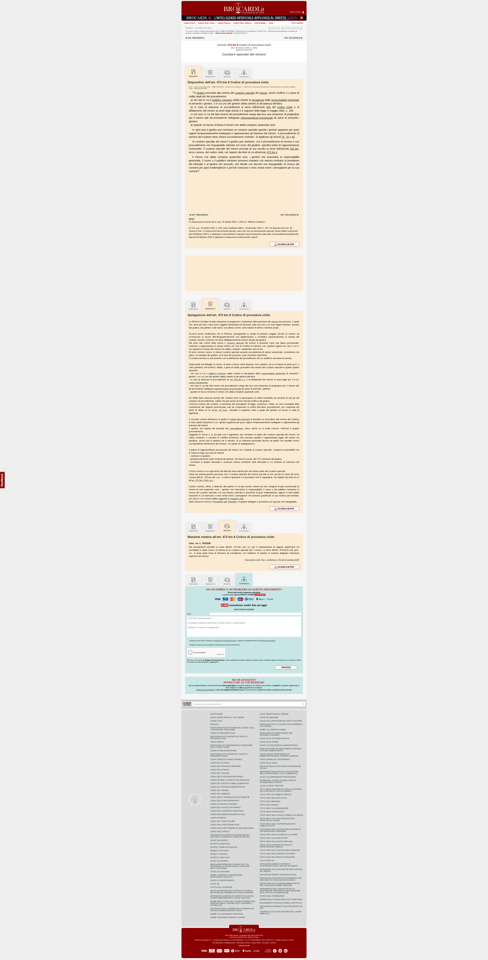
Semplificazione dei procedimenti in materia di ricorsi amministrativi (280, 750)
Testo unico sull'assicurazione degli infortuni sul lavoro (277, 819)
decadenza (258, 100)
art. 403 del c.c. (238, 379)
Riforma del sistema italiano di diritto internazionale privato (278, 781)
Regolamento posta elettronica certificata (281, 903)
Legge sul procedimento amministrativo (279, 745)
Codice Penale (224, 23)
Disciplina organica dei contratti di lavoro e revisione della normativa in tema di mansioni (231, 892)
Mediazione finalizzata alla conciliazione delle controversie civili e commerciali (279, 773)
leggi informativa (269, 641)
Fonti (196, 31)
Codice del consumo (219, 773)
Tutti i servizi (297, 23)
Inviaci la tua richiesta (205, 690)
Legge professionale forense (274, 714)
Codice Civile (189, 23)
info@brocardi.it (229, 943)
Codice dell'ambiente (220, 794)
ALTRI (271, 23)
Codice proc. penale (242, 23)
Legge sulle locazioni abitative (274, 738)
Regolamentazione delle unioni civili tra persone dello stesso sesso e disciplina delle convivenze (229, 866)
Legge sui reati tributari (271, 786)
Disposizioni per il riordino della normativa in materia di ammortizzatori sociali (232, 910)
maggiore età (236, 498)
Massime (227, 77)
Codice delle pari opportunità (224, 801)
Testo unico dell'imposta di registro (277, 857)
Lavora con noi (244, 946)
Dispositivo (193, 309)
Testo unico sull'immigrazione (274, 808)
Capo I (220, 33)
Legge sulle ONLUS (268, 763)
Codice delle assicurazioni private (226, 777)
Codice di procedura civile (209, 31)
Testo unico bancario (270, 801)
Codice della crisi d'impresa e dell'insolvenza (232, 828)
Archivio (273, 943)
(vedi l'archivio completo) (244, 609)
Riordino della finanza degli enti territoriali (281, 899)
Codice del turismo (219, 790)
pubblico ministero (222, 100)
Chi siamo (265, 943)
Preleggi (214, 724)
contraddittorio (236, 428)
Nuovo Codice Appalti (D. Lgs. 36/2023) (227, 717)
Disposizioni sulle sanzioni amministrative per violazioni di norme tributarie (280, 884)
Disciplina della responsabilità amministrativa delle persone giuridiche (279, 755)
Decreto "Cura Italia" (220, 857)
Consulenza (244, 77)
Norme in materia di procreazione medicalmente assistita (226, 876)
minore (263, 92)
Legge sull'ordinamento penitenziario (278, 777)
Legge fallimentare (269, 717)
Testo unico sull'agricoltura (274, 838)
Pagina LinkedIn (285, 950)
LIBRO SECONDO (238, 31)
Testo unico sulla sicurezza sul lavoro (278, 835)
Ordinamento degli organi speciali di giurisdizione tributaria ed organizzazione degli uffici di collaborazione (280, 891)
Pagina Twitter (280, 950)
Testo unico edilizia (269, 805)
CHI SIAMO (274, 28)
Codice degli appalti (219, 832)
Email (189, 614)
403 (268, 107)
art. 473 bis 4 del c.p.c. (203, 480)
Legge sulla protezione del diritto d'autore (281, 721)
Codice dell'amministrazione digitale (227, 814)
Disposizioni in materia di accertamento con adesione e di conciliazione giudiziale (280, 879)
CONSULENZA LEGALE (292, 28)
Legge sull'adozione (198, 382)
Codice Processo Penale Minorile (226, 759)
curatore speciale (244, 92)
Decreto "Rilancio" (219, 854)
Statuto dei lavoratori (221, 887)
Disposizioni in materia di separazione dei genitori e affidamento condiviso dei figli (230, 836)
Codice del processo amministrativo (227, 787)
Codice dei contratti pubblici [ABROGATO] (229, 783)
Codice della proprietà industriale (227, 811)
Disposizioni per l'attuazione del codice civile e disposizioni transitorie (232, 729)
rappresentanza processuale (257, 117)
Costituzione (259, 23)
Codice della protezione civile (224, 825)
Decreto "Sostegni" (219, 851)
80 (293, 136)
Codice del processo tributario (225, 766)
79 (287, 136)
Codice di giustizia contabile (223, 804)
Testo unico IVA (267, 861)
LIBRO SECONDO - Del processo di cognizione (227, 87)
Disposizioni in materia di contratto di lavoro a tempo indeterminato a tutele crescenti (232, 897)
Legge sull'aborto (219, 840)
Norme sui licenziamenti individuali (226, 914)
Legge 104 (214, 884)
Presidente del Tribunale (224, 501)
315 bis (294, 148)
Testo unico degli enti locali (273, 798)
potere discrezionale (240, 419)
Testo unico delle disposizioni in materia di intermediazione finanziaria (280, 830)
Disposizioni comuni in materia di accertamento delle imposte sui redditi (279, 865)
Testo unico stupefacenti (272, 812)
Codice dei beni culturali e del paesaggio (230, 780)
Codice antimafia (218, 818)
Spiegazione (210, 77)
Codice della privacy (220, 770)
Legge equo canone (269, 742)
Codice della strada (220, 763)
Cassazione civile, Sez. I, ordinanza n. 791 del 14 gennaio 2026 (272, 560)
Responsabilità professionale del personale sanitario (276, 734)
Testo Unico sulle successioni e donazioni (280, 850)
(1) (193, 92)
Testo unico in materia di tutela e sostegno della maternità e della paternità (280, 790)
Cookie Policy (256, 943)
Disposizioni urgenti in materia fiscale (278, 875)
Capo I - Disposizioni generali (198, 88)
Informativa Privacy (243, 943)
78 (282, 136)
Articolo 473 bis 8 (240, 33)
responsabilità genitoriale (285, 100)
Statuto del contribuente (272, 896)
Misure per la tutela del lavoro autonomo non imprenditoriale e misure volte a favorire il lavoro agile (232, 903)
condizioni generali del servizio (225, 641)
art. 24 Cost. (221, 410)
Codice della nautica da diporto (225, 808)
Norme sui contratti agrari (273, 730)
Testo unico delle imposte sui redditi (277, 854)
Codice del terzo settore (222, 821)
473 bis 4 (272, 152)
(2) (198, 170)
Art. (196, 38)
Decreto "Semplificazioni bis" (224, 847)
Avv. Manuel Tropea (251, 937)
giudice (201, 92)
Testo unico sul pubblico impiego (275, 795)
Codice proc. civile (206, 23)
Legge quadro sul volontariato (275, 759)
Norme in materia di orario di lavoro (227, 917)
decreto (276, 501)
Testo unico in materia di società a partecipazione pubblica (276, 846)
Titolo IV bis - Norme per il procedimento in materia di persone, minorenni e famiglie (269, 87)
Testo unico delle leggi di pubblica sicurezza (281, 815)
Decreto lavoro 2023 (220, 844)
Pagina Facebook (275, 950)
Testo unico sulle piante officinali (276, 841)
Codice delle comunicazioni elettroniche (229, 797)
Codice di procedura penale (223, 751)
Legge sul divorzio (219, 861)
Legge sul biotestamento (222, 880)
